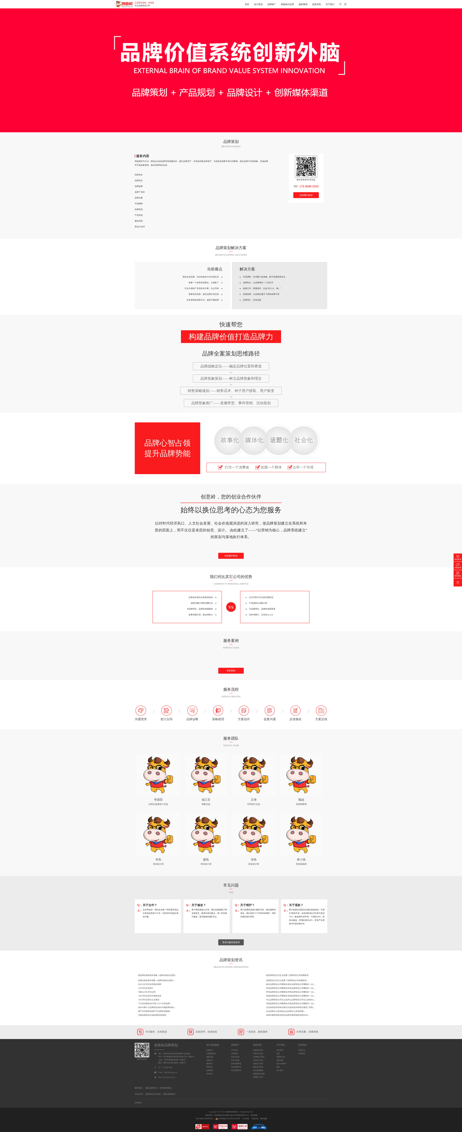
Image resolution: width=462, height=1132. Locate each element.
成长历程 (280, 1060)
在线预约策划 (306, 195)
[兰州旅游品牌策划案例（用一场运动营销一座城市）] (231, 660)
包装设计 (209, 1060)
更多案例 (231, 670)
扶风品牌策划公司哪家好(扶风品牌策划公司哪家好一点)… (290, 988)
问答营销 (234, 1053)
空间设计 (209, 1074)
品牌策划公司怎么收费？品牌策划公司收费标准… (287, 980)
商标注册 (209, 1057)
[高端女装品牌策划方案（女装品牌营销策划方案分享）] (77, 656)
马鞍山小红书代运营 (146, 992)
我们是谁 (280, 1050)
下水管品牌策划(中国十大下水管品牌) (154, 1003)
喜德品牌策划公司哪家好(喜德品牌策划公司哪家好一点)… (290, 996)
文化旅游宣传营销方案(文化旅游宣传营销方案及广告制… (290, 1007)
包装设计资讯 (258, 1064)
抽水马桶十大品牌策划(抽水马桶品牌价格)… (157, 1007)
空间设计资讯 (258, 1060)
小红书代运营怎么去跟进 (148, 1000)
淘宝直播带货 (236, 1067)
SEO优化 (234, 1050)
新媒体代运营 (287, 4)
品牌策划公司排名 (153, 1094)
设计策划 (258, 4)
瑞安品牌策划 (151, 1088)
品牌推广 (271, 4)
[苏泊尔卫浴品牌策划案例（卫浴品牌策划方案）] (231, 658)
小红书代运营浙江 (146, 988)
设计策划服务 (212, 1045)
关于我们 (330, 4)
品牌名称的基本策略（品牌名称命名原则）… (157, 980)
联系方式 (301, 1050)
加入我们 (280, 1070)
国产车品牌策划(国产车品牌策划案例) (154, 1011)
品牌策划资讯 (258, 1050)
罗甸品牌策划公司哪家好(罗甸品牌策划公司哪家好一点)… (290, 992)
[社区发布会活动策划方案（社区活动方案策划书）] (231, 656)
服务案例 (303, 4)
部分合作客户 (282, 1064)
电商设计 (209, 1067)
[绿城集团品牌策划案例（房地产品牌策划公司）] (385, 658)
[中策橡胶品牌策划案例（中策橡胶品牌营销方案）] (385, 656)
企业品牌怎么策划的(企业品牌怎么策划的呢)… (286, 1011)
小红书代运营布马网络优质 (149, 996)
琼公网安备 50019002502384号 (229, 1118)
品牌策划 (209, 1070)
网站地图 (263, 1118)
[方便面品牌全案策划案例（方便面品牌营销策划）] (77, 660)
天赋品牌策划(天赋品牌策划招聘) (152, 1015)
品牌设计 (209, 1050)
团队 (278, 1067)
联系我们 (302, 1045)
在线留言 (301, 1053)
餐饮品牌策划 (169, 1094)
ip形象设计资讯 (258, 1057)
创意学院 (316, 4)
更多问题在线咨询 (231, 942)
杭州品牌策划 (165, 1088)
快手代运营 (235, 1060)
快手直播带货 (236, 1070)
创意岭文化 (281, 1057)
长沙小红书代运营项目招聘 (149, 984)
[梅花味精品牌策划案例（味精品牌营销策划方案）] (77, 658)
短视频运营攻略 (259, 1074)
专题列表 (255, 1118)
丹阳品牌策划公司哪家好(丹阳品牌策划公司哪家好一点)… (290, 1003)
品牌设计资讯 (258, 1053)
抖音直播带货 (236, 1064)
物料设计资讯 (258, 1067)
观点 (278, 1053)
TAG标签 (245, 1118)
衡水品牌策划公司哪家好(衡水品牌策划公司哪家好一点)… (290, 984)
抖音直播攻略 (258, 1070)
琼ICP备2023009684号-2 (205, 1118)
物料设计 (209, 1064)
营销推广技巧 (258, 1077)
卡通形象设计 (211, 1053)
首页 (247, 4)
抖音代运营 (235, 1057)
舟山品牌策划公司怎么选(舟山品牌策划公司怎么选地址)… (290, 1000)
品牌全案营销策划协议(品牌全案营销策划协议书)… (288, 1015)
